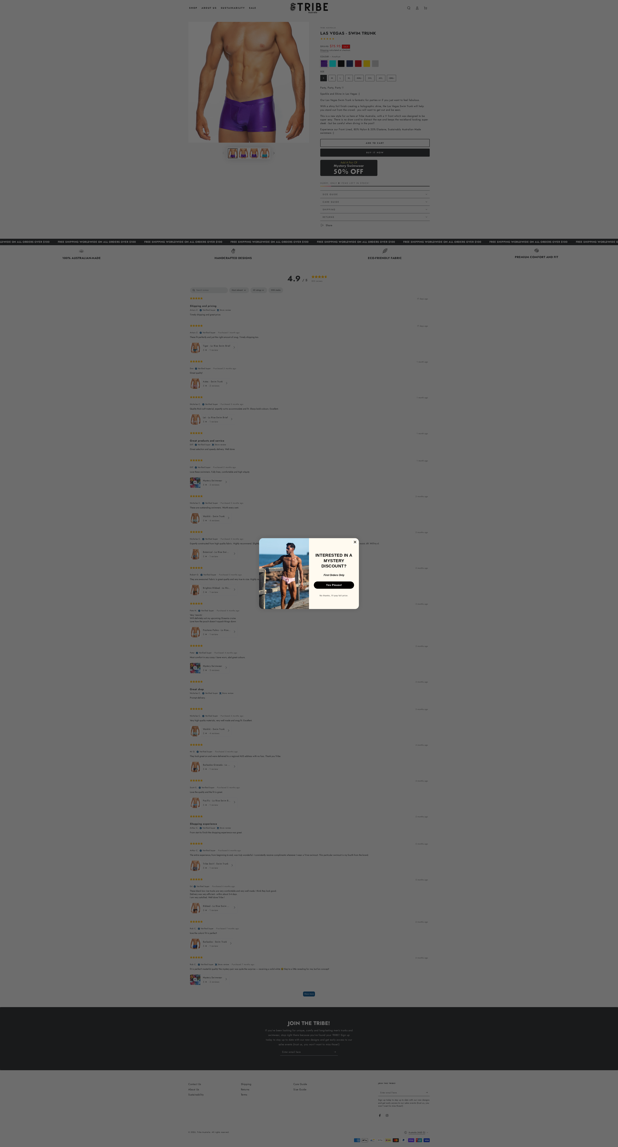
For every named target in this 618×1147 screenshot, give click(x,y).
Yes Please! (334, 585)
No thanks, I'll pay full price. (334, 596)
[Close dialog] (355, 542)
